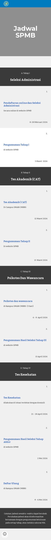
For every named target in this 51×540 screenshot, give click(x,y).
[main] (25, 31)
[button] (5, 535)
